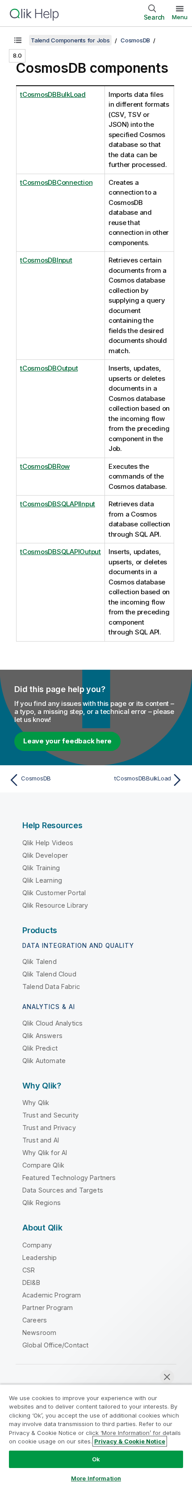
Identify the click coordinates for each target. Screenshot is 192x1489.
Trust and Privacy (49, 1127)
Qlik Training (41, 868)
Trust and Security (50, 1115)
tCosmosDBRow (45, 466)
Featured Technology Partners (69, 1177)
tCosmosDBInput (46, 260)
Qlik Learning (42, 880)
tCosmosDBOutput (49, 368)
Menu (180, 17)
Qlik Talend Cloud (49, 974)
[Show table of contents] (18, 40)
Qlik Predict (40, 1048)
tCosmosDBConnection (56, 182)
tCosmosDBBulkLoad (53, 94)
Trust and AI (40, 1140)
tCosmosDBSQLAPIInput (57, 504)
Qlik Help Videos (48, 843)
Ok (96, 1459)
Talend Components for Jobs (70, 40)
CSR (28, 1270)
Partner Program (47, 1307)
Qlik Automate (44, 1060)
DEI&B (31, 1282)
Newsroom (39, 1332)
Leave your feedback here (67, 741)
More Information (96, 1478)
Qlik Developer (45, 855)
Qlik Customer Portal (54, 893)
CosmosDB (135, 40)
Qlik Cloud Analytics (52, 1023)
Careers (34, 1320)
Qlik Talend (39, 961)
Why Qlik (35, 1102)
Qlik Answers (42, 1035)
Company (37, 1245)
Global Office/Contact (55, 1345)
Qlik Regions (41, 1202)
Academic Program (51, 1295)
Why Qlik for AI (44, 1152)
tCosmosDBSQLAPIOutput (60, 551)
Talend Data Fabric (51, 986)
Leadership (39, 1257)
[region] (96, 1436)
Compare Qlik (43, 1165)
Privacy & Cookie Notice (129, 1441)
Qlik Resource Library (55, 905)
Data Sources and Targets (62, 1190)
